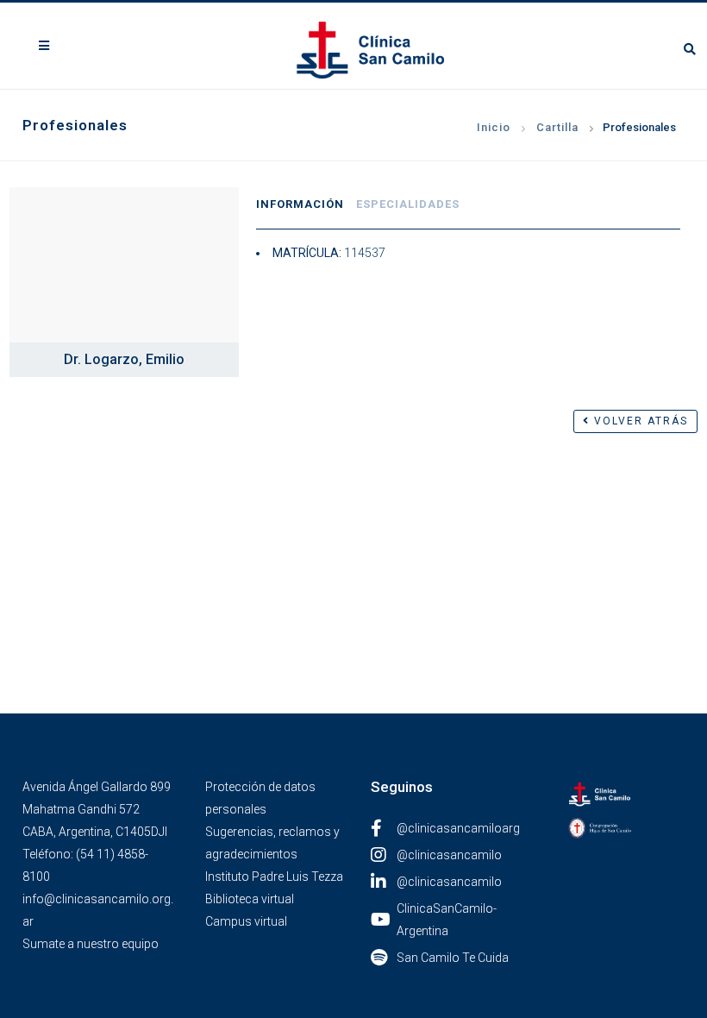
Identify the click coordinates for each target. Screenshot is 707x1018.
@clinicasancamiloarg (458, 828)
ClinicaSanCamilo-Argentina (447, 920)
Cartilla (557, 127)
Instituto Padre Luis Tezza (274, 876)
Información (300, 204)
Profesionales (639, 127)
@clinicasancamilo (449, 855)
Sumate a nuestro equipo (90, 944)
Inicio (493, 127)
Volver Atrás (639, 421)
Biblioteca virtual (249, 899)
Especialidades (408, 204)
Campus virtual (246, 921)
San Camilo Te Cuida (453, 958)
